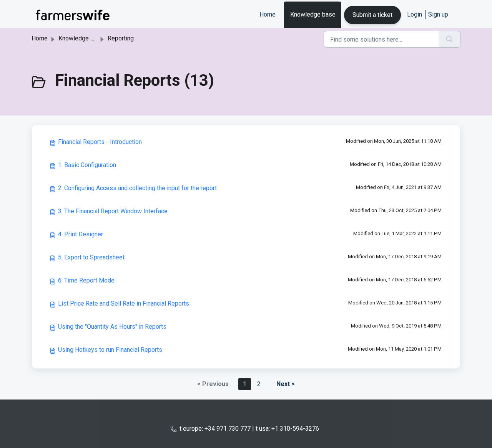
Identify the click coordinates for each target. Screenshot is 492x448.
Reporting (121, 38)
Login (414, 14)
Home (267, 14)
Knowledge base (313, 14)
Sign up (438, 14)
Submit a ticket (372, 14)
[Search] (449, 39)
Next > (285, 384)
